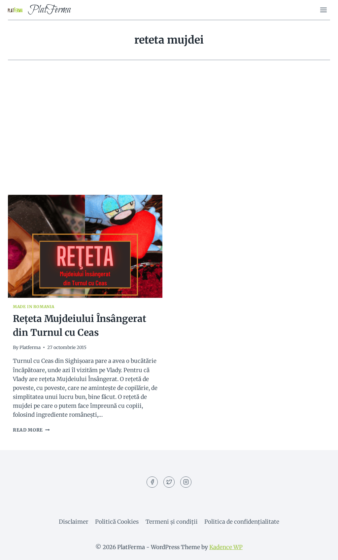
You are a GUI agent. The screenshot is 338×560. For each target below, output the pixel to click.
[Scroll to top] (321, 550)
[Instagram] (185, 482)
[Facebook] (152, 482)
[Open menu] (323, 10)
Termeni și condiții (172, 521)
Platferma (30, 347)
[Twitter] (169, 482)
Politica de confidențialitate (241, 521)
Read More (31, 430)
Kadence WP (226, 547)
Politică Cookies (117, 521)
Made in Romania (33, 306)
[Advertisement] (169, 133)
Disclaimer (73, 521)
